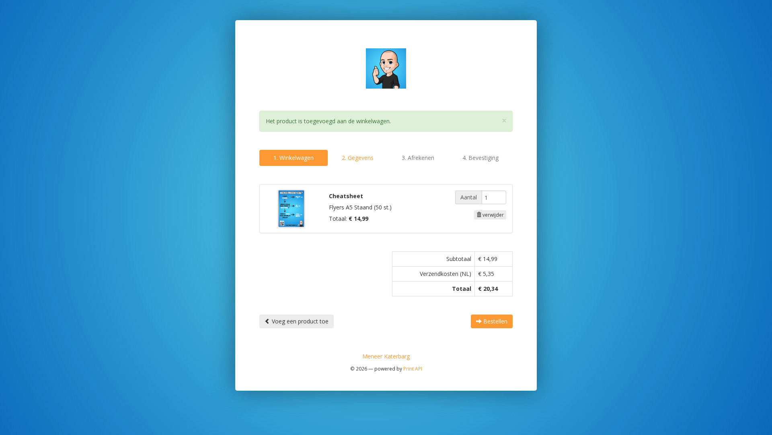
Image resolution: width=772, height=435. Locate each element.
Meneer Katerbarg (386, 356)
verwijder (492, 214)
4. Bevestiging (480, 158)
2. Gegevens (358, 158)
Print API (412, 368)
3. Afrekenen (418, 158)
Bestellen (494, 321)
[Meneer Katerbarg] (386, 68)
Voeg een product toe (299, 321)
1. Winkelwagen (293, 158)
